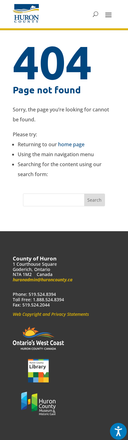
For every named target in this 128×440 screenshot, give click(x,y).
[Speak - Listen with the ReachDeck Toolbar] (118, 431)
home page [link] (71, 144)
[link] (26, 13)
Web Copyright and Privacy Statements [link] (51, 314)
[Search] (95, 14)
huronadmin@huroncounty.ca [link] (42, 280)
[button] (108, 14)
